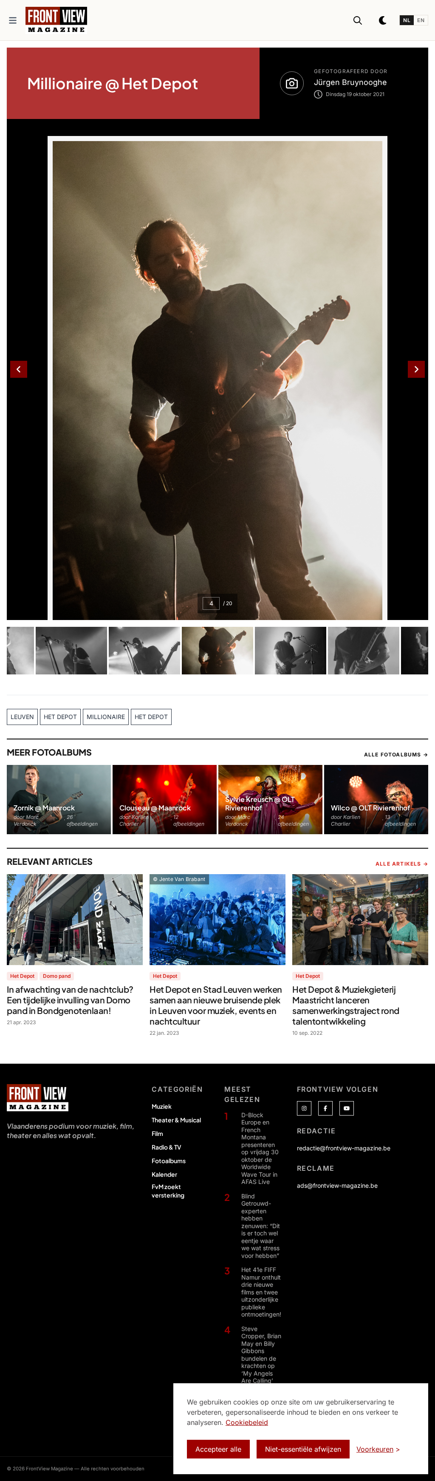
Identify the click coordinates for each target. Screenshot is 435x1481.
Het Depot (22, 976)
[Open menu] (13, 20)
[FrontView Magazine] (37, 1097)
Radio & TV (166, 1147)
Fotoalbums (169, 1160)
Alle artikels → (402, 864)
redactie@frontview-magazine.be (343, 1148)
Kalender (164, 1174)
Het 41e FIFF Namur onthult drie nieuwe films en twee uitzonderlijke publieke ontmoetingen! (261, 1292)
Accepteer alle (218, 1449)
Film (157, 1133)
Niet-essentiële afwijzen (303, 1449)
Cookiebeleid (247, 1422)
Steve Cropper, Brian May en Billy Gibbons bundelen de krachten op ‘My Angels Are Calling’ (261, 1355)
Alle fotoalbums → (396, 754)
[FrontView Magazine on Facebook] (325, 1108)
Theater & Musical (176, 1120)
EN (420, 20)
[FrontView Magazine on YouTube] (346, 1108)
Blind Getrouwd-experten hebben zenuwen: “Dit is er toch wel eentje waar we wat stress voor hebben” (260, 1225)
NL (406, 20)
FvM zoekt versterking (168, 1191)
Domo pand (57, 976)
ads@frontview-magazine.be (337, 1185)
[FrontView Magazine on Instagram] (304, 1108)
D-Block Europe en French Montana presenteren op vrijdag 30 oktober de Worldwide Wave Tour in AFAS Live (260, 1148)
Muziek (162, 1106)
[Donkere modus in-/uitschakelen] (383, 20)
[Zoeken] (357, 20)
